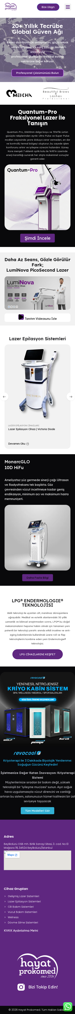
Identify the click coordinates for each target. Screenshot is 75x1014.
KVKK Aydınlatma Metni (21, 930)
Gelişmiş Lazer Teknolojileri (25, 425)
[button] (67, 7)
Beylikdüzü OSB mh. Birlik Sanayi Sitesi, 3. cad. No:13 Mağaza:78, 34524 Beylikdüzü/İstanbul (36, 846)
